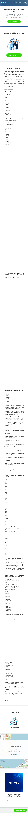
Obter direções (14, 754)
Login (25, 2)
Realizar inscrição (14, 21)
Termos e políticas (9, 810)
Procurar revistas (14, 55)
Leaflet (17, 767)
